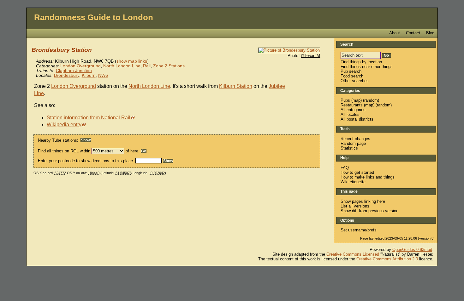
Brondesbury (66, 75)
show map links (131, 61)
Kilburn (89, 75)
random (371, 100)
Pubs (345, 100)
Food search (352, 76)
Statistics (349, 148)
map (356, 100)
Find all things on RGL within (64, 151)
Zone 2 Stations (169, 66)
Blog (430, 33)
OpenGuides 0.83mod (412, 249)
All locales (350, 114)
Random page (353, 143)
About (394, 33)
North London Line (121, 66)
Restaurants (352, 105)
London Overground (80, 66)
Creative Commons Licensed (352, 254)
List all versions (355, 206)
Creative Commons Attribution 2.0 (387, 259)
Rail (147, 66)
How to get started (357, 172)
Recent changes (355, 138)
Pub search (351, 71)
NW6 (103, 75)
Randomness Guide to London (93, 17)
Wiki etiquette (353, 181)
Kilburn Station (235, 86)
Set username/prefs (359, 230)
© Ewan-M (310, 55)
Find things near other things (367, 66)
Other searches (355, 80)
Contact (413, 33)
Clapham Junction (74, 70)
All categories (353, 109)
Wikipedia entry (64, 124)
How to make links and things (368, 177)
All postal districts (357, 119)
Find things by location (361, 62)
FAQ (345, 167)
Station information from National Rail (88, 117)
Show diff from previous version (369, 210)
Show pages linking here (363, 201)
